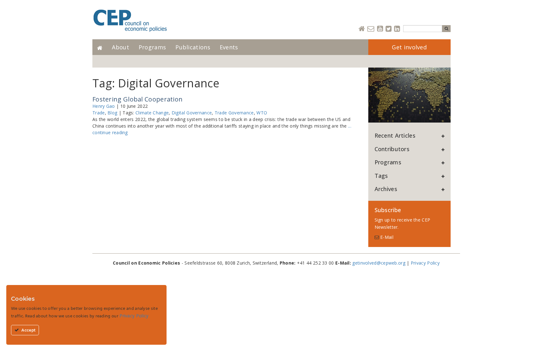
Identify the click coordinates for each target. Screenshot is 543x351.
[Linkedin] (397, 29)
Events (229, 47)
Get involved (409, 47)
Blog (112, 113)
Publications (192, 47)
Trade (98, 113)
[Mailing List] (370, 29)
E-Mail (386, 237)
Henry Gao (103, 106)
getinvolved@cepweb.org (378, 263)
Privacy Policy (425, 263)
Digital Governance (192, 113)
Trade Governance (234, 113)
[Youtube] (380, 29)
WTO (261, 113)
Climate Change (152, 113)
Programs (152, 47)
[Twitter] (389, 29)
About (120, 47)
